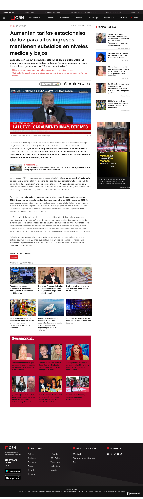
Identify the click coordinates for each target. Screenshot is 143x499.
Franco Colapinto (113, 12)
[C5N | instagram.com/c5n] (115, 454)
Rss (74, 462)
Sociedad (32, 458)
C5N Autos (55, 458)
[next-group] (129, 155)
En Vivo (135, 17)
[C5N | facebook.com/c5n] (108, 454)
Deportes (64, 17)
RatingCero (109, 17)
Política (31, 454)
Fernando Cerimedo (52, 12)
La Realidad (33, 18)
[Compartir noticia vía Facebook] (74, 84)
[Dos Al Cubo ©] (134, 494)
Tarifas (14, 257)
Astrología (32, 474)
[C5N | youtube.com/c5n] (118, 454)
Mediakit (77, 454)
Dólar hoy (135, 12)
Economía (21, 26)
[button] (88, 84)
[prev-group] (98, 155)
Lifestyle (78, 17)
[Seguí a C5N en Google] (82, 84)
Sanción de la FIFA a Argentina (83, 12)
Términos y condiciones (84, 458)
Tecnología (93, 17)
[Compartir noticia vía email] (79, 84)
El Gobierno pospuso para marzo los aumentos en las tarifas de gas (42, 70)
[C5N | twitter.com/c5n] (112, 454)
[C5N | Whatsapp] (121, 454)
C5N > (13, 26)
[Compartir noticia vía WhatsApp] (65, 84)
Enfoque (51, 17)
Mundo (123, 17)
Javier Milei (29, 12)
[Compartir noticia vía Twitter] (70, 84)
